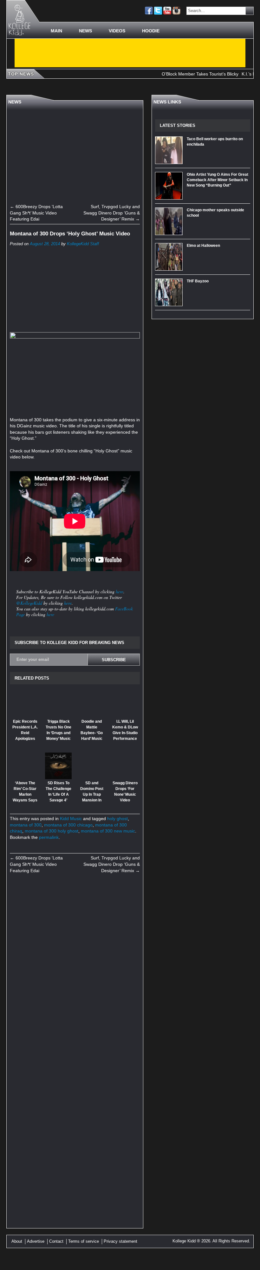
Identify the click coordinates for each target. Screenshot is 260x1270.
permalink (49, 837)
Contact (56, 1241)
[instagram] (176, 11)
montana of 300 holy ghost (51, 830)
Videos (117, 30)
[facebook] (149, 11)
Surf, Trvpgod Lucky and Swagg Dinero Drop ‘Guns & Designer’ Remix (111, 212)
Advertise (35, 1241)
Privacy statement (120, 1241)
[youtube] (167, 11)
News (85, 30)
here (119, 592)
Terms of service (83, 1241)
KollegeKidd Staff (83, 244)
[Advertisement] (130, 53)
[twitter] (158, 11)
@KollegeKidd (29, 603)
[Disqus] (75, 965)
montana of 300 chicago (68, 824)
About (16, 1241)
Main (56, 30)
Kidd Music (71, 818)
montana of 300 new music (108, 830)
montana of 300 (26, 824)
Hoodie (150, 30)
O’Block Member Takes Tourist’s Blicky (186, 73)
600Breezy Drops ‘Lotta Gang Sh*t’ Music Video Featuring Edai (36, 212)
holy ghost (117, 818)
